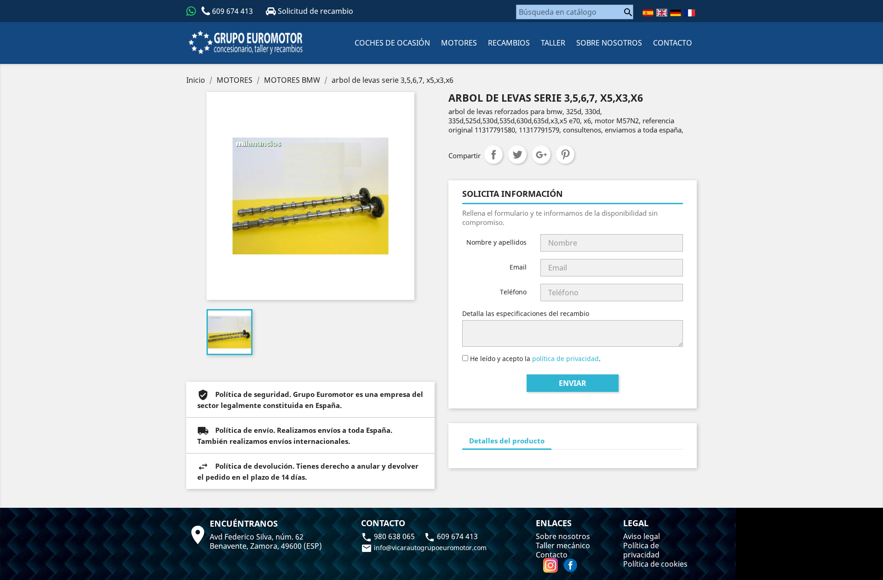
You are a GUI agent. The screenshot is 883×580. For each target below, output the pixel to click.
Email (518, 267)
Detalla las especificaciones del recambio (525, 313)
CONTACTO (672, 43)
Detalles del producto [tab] (507, 440)
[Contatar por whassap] (191, 11)
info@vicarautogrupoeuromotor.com (424, 547)
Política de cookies (655, 564)
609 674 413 (232, 11)
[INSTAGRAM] (551, 565)
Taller (553, 43)
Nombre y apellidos (496, 242)
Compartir (493, 154)
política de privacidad (565, 358)
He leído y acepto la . (534, 358)
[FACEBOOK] (570, 565)
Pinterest (565, 154)
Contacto (552, 555)
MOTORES (459, 43)
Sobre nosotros (609, 43)
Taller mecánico (563, 545)
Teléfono (513, 291)
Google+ (541, 154)
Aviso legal (641, 536)
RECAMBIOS (509, 43)
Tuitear (517, 154)
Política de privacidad (641, 550)
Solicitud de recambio (314, 11)
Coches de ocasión (392, 43)
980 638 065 (389, 536)
